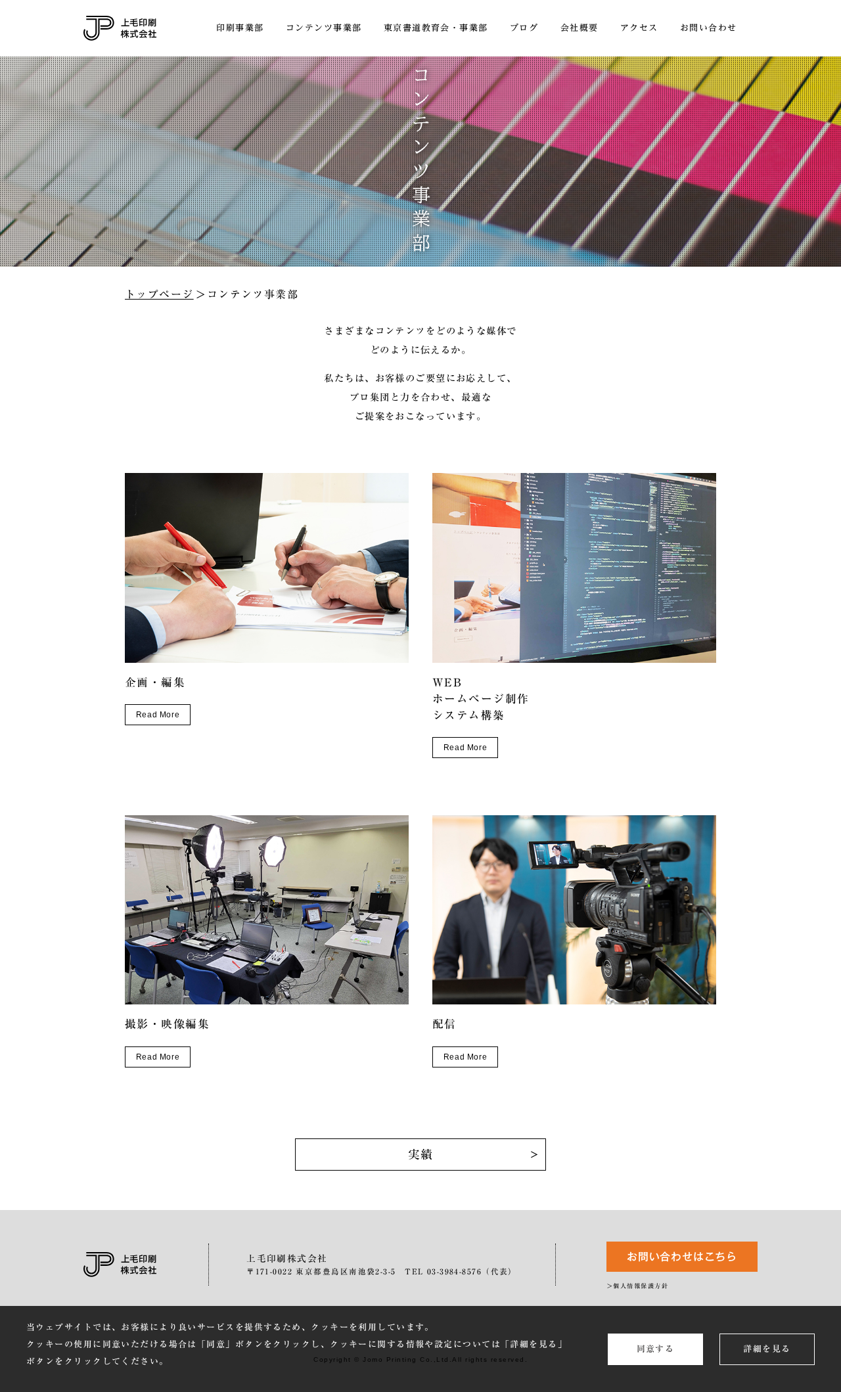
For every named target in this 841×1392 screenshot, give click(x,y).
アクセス (639, 28)
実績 (421, 1154)
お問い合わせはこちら (682, 1256)
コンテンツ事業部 (324, 28)
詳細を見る (766, 1349)
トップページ (159, 294)
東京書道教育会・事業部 (436, 28)
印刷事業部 (239, 28)
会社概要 (579, 28)
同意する (656, 1349)
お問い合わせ (708, 28)
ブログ (524, 28)
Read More (157, 714)
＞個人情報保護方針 (637, 1286)
